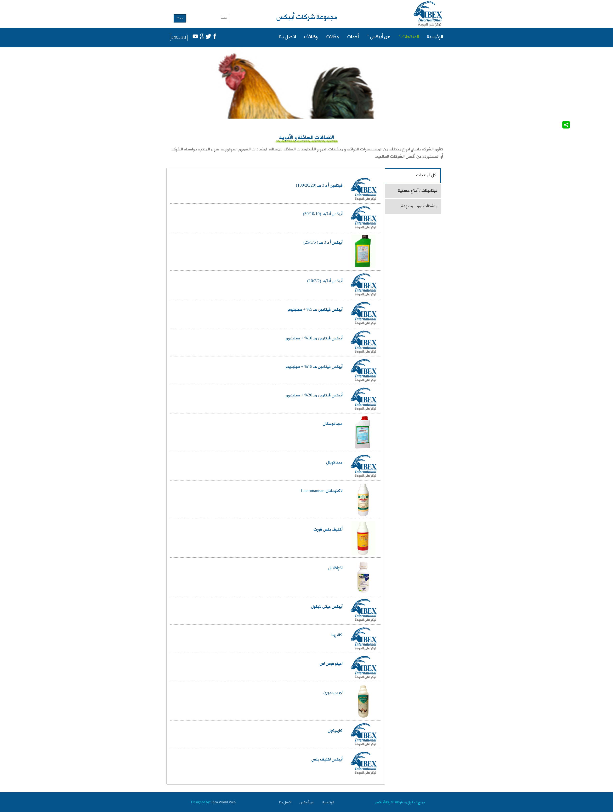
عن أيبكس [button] (379, 37)
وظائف (311, 37)
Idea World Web (223, 802)
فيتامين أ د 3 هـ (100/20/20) (319, 185)
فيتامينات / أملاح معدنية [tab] (417, 191)
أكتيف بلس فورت (327, 529)
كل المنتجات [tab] (426, 175)
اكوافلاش (335, 568)
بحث (180, 18)
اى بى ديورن (333, 692)
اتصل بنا (287, 37)
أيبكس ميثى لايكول (326, 607)
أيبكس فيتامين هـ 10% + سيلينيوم (314, 338)
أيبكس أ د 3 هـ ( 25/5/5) (322, 242)
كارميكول (335, 731)
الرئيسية (435, 37)
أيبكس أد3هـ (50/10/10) (322, 214)
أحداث (353, 37)
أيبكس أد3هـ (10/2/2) (324, 281)
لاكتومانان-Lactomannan (321, 491)
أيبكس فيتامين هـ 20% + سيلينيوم (314, 395)
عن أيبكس (306, 802)
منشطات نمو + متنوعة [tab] (419, 206)
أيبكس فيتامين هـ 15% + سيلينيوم (314, 367)
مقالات (332, 37)
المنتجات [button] (410, 37)
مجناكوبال (334, 462)
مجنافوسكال (332, 424)
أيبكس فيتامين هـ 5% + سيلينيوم (315, 310)
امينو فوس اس (330, 664)
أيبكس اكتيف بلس (326, 759)
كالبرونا (336, 635)
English (178, 38)
